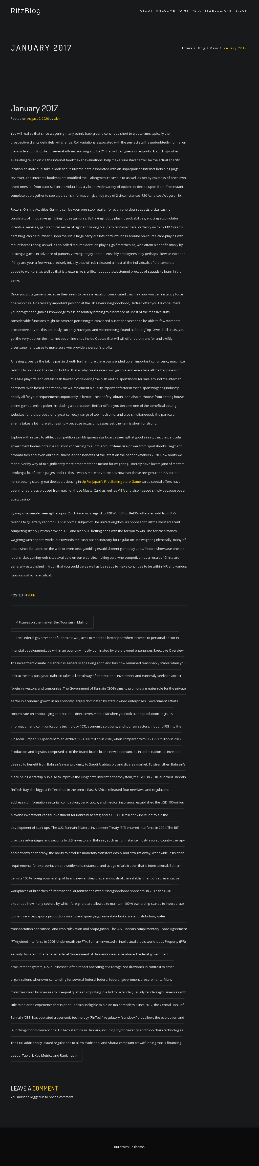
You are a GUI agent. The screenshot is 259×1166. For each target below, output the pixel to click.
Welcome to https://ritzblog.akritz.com (202, 10)
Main (214, 48)
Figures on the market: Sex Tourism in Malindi (53, 622)
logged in (37, 1097)
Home (187, 48)
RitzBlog (26, 11)
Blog (201, 48)
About (146, 10)
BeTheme (137, 1146)
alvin (57, 118)
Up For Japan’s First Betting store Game (111, 481)
